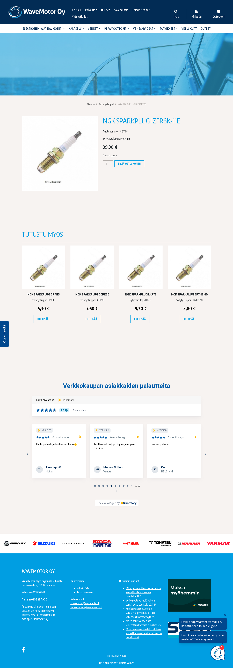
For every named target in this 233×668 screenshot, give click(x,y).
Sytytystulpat (106, 104)
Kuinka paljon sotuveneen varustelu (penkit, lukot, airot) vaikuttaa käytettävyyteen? (141, 613)
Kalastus (75, 28)
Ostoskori (218, 16)
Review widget (106, 503)
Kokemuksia (121, 10)
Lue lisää (42, 319)
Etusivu (76, 10)
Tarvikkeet (167, 28)
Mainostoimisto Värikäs (122, 663)
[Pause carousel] (116, 491)
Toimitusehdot (141, 10)
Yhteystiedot (80, 16)
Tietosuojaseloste (116, 655)
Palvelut (90, 10)
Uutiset (105, 10)
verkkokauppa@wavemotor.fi (86, 607)
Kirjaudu (197, 16)
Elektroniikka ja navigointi (42, 28)
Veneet (93, 28)
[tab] (95, 486)
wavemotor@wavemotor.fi (84, 603)
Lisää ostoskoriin (129, 163)
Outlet (206, 28)
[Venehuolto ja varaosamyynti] (37, 12)
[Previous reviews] (27, 454)
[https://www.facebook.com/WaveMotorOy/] (23, 649)
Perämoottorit (115, 28)
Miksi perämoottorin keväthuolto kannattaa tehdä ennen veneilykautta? (143, 592)
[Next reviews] (205, 454)
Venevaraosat (143, 28)
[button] (4, 334)
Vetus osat (189, 28)
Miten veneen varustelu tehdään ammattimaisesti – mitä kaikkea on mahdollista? (144, 633)
